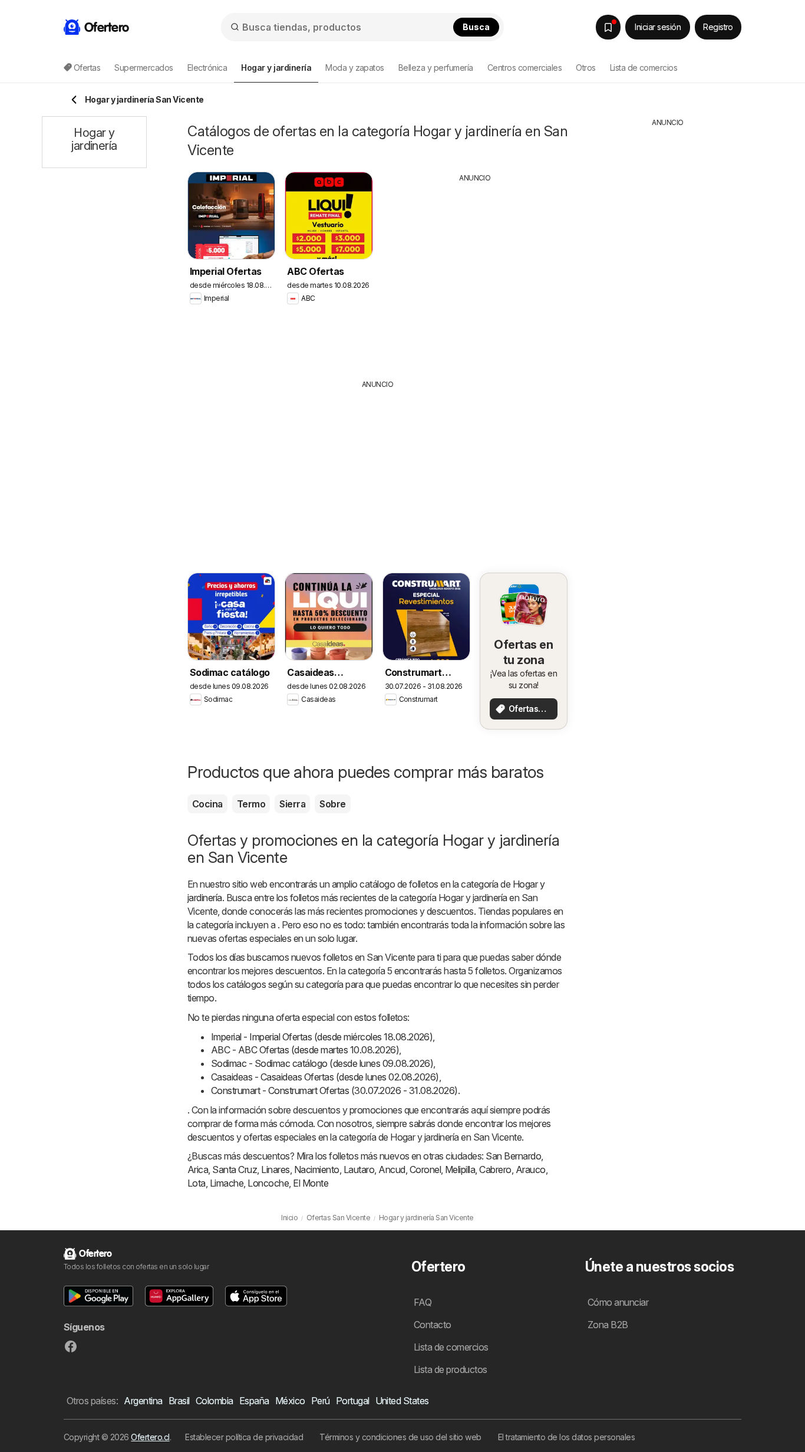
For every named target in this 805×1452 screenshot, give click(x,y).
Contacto (432, 1325)
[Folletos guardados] (608, 27)
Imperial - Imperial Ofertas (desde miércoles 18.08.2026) (322, 1037)
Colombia (214, 1401)
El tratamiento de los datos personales (566, 1437)
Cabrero (495, 1169)
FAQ (422, 1302)
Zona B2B (608, 1325)
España (254, 1401)
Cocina (207, 804)
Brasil (179, 1401)
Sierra (292, 804)
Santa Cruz (234, 1169)
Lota (196, 1183)
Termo (251, 804)
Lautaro (359, 1169)
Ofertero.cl (150, 1437)
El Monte (310, 1183)
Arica (197, 1169)
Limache (226, 1183)
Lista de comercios (644, 68)
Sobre (332, 804)
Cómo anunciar (618, 1302)
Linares (275, 1169)
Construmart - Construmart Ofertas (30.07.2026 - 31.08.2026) (334, 1090)
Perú (320, 1401)
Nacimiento (316, 1169)
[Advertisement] (475, 271)
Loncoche (268, 1183)
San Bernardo (513, 1156)
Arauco (531, 1169)
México (290, 1401)
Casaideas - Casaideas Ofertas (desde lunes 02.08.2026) (325, 1077)
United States (402, 1401)
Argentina (143, 1401)
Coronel (425, 1169)
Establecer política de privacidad (244, 1437)
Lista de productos (450, 1369)
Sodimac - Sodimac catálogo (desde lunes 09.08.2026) (322, 1063)
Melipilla (460, 1169)
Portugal (352, 1401)
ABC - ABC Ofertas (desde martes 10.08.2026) (305, 1050)
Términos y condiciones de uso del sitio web (400, 1437)
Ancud (391, 1169)
